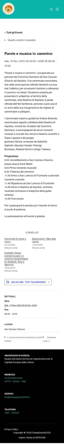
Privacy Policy (11, 429)
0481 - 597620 (11, 412)
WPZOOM (40, 437)
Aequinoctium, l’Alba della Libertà (44, 240)
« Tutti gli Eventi (13, 32)
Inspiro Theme (25, 437)
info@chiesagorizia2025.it (17, 397)
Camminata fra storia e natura (15, 240)
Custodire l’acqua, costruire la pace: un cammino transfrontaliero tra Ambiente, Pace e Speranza (16, 258)
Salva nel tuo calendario (28, 282)
